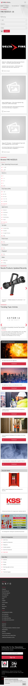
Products (4, 589)
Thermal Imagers (7, 572)
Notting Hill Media (9, 672)
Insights (3, 600)
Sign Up (12, 657)
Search (6, 31)
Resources (4, 606)
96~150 (4, 196)
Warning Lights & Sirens (8, 567)
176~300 (5, 201)
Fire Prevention (5, 616)
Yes (4, 241)
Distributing (5, 217)
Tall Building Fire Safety (7, 612)
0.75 (4, 185)
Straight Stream (6, 233)
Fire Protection (5, 595)
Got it (24, 684)
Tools (4, 569)
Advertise (4, 624)
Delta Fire (5, 260)
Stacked (5, 230)
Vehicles (5, 559)
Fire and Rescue (5, 591)
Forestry (5, 214)
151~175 (5, 199)
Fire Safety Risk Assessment (8, 620)
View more (5, 203)
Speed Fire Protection (8, 542)
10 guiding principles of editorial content (11, 627)
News (3, 598)
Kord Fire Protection (7, 549)
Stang (4, 262)
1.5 (4, 178)
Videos (3, 608)
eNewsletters (5, 629)
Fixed (4, 219)
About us (4, 625)
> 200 (4, 169)
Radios (4, 564)
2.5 (4, 180)
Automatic (5, 212)
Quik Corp (5, 539)
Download (14, 363)
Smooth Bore (6, 228)
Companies (4, 596)
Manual (5, 210)
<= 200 (4, 167)
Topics (3, 610)
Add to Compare (7, 70)
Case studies (5, 602)
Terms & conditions (6, 633)
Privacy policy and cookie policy (9, 635)
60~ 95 (4, 194)
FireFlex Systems (6, 547)
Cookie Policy (7, 683)
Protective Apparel (6, 593)
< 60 (4, 191)
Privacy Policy (16, 680)
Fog (4, 235)
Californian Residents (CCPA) (8, 637)
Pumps (4, 562)
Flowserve (5, 544)
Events (3, 604)
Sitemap (4, 631)
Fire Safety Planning (6, 618)
